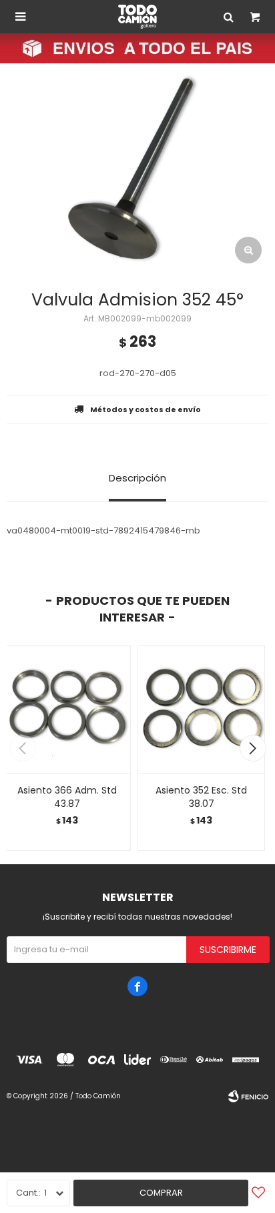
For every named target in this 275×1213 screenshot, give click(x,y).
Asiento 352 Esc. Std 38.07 (201, 797)
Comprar (161, 1192)
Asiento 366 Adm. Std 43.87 (67, 797)
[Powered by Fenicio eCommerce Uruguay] (248, 1096)
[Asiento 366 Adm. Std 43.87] (67, 709)
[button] (253, 748)
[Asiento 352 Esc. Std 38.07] (201, 709)
